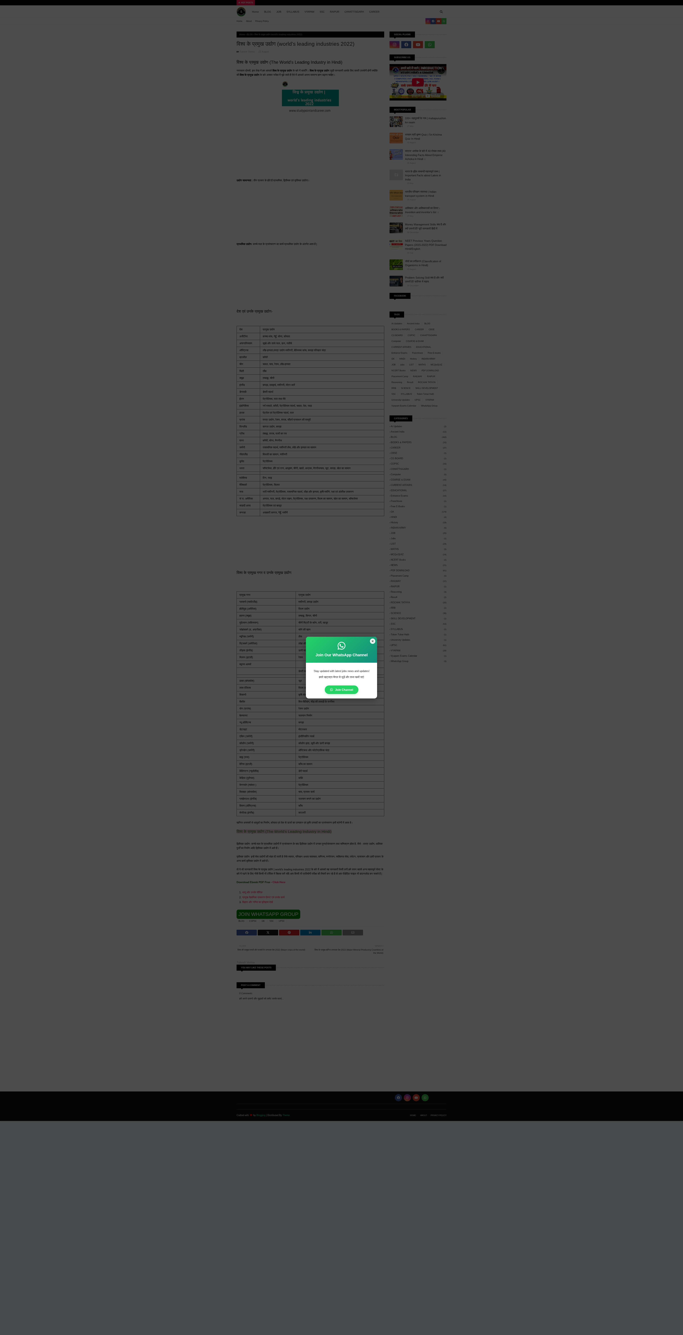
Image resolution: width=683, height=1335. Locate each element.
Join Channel (343, 689)
